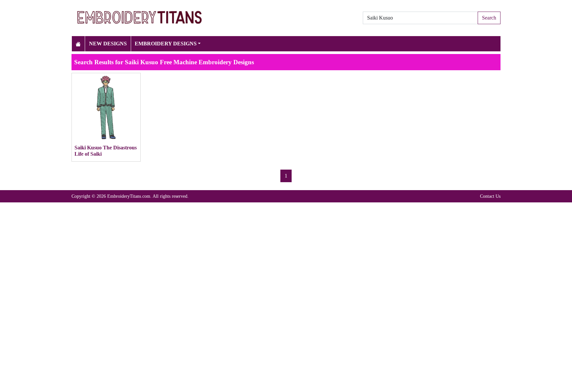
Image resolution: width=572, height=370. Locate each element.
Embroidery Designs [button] (166, 43)
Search (489, 18)
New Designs (108, 43)
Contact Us (490, 196)
